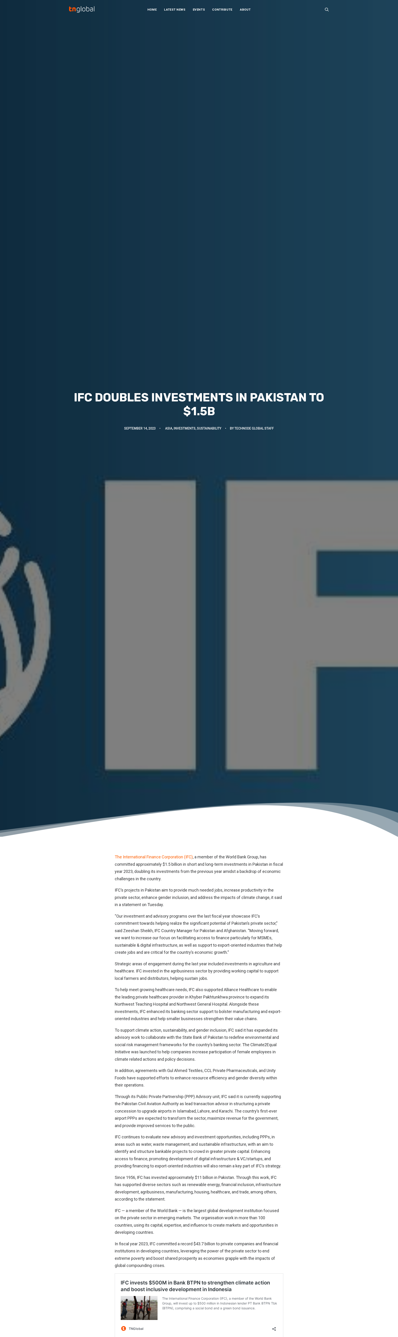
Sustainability (209, 428)
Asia (168, 428)
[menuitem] (152, 9)
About (245, 9)
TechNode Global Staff (254, 428)
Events (199, 9)
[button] (327, 9)
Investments (185, 428)
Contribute (222, 9)
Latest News (174, 9)
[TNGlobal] (81, 9)
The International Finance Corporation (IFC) (154, 856)
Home (152, 9)
